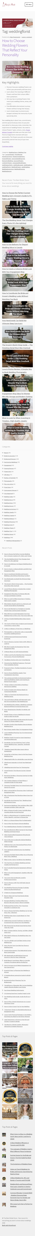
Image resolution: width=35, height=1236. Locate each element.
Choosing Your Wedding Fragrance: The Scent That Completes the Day (17, 664)
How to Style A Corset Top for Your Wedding (16, 1006)
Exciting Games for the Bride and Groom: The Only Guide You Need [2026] (20, 1157)
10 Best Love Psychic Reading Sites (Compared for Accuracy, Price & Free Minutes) (17, 656)
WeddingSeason (6, 171)
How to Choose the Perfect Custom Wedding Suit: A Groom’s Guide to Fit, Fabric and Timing (17, 196)
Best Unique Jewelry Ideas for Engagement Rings (18, 729)
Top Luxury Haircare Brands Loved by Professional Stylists (15, 878)
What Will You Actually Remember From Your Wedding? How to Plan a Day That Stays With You (18, 614)
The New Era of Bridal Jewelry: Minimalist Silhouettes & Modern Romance (16, 1025)
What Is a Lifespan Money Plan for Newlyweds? (17, 820)
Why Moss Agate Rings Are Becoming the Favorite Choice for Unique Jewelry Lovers (18, 720)
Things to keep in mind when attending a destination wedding (16, 685)
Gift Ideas (7, 475)
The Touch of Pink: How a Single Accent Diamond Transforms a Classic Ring (18, 624)
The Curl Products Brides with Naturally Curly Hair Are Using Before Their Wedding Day (17, 700)
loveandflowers (6, 159)
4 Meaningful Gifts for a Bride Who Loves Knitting (18, 759)
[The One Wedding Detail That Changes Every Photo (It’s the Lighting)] (17, 234)
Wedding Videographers (13, 540)
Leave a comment (27, 37)
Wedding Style (8, 525)
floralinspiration (7, 156)
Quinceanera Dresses (10, 490)
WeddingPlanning (19, 169)
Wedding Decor (13, 152)
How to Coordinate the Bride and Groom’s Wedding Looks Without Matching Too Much (15, 296)
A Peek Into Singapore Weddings (13, 892)
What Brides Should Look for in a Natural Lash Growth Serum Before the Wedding (17, 604)
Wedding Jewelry (9, 512)
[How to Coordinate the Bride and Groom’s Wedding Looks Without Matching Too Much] (17, 310)
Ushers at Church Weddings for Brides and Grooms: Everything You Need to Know (21, 1171)
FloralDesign (18, 154)
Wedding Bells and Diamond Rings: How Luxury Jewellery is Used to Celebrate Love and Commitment (21, 1186)
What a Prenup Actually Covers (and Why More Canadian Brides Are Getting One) (17, 811)
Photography (8, 481)
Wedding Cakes (8, 497)
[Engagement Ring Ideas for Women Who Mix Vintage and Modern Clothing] (17, 407)
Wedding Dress (8, 503)
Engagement (8, 465)
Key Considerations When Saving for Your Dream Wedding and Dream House (18, 830)
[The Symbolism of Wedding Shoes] (9, 1080)
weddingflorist (6, 167)
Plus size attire (8, 484)
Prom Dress (7, 487)
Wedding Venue (8, 534)
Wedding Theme (9, 528)
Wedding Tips (22, 152)
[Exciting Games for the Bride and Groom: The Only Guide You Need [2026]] (25, 1065)
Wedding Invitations (10, 509)
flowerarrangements (19, 156)
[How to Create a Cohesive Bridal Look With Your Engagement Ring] (17, 282)
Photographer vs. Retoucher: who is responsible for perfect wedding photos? (18, 633)
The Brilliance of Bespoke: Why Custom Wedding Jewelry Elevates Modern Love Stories (18, 986)
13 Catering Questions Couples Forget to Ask (17, 993)
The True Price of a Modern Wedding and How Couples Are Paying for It (17, 863)
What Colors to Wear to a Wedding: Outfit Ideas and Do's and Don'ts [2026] (21, 1136)
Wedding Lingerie (9, 515)
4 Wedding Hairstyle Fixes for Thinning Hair (16, 767)
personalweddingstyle (18, 159)
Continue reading (7, 146)
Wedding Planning (9, 522)
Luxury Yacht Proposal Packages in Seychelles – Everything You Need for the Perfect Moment (18, 1015)
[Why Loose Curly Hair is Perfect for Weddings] (25, 1111)
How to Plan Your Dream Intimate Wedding (16, 823)
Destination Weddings (10, 462)
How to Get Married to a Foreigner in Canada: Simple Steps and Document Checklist (17, 609)
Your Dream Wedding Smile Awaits (14, 990)
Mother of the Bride (9, 478)
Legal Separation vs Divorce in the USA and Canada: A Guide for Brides (16, 1020)
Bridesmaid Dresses (10, 459)
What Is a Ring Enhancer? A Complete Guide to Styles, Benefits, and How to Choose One (17, 816)
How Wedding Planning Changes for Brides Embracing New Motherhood (16, 888)
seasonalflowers (18, 161)
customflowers (9, 154)
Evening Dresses (9, 468)
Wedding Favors (8, 506)
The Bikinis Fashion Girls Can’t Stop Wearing (17, 660)
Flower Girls (7, 471)
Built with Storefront (9, 1225)
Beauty (6, 453)
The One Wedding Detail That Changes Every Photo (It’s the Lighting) (17, 560)
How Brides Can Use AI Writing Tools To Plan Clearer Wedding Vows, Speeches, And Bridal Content (17, 744)
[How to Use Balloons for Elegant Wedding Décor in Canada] (17, 258)
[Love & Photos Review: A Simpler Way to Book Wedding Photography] (17, 383)
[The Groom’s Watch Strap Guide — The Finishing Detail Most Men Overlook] (17, 358)
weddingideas (26, 167)
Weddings (7, 537)
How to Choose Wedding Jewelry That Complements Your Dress (15, 674)
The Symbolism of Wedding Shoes (21, 1164)
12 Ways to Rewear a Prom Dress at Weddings (17, 629)
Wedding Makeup (9, 518)
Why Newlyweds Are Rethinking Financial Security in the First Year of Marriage (16, 956)
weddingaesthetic (7, 165)
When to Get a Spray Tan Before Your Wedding (17, 859)
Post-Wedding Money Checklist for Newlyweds (17, 826)
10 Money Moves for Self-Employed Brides (16, 652)
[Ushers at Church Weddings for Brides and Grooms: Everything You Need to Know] (25, 1080)
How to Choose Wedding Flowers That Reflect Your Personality (15, 47)
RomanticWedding (7, 161)
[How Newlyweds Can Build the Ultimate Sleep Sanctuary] (17, 334)
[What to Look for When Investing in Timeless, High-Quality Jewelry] (17, 431)
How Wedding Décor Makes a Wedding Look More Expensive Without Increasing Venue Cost (18, 705)
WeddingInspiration (8, 169)
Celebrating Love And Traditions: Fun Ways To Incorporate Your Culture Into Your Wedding (17, 921)
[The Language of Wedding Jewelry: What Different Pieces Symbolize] (9, 1065)
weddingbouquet (18, 165)
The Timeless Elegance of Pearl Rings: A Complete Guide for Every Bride (15, 781)
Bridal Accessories (9, 456)
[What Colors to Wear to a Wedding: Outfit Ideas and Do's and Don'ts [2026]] (9, 1049)
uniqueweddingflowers (19, 163)
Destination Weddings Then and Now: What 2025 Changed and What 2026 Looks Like (18, 806)
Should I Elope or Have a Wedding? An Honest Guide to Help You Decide (17, 715)
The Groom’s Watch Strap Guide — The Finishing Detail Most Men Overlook (18, 585)
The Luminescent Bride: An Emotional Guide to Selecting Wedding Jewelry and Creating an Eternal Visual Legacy (17, 679)
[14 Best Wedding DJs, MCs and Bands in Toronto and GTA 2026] (9, 1096)
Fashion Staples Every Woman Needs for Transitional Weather (15, 690)
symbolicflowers (7, 163)
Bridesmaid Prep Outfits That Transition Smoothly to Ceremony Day (16, 906)
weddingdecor (28, 165)
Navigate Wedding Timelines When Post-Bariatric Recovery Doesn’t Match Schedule (16, 901)
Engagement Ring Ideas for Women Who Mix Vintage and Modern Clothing (17, 594)
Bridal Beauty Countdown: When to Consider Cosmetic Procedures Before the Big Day (17, 961)
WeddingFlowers (16, 167)
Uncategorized (8, 493)
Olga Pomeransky (15, 37)
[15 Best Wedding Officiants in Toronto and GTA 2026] (25, 1049)
